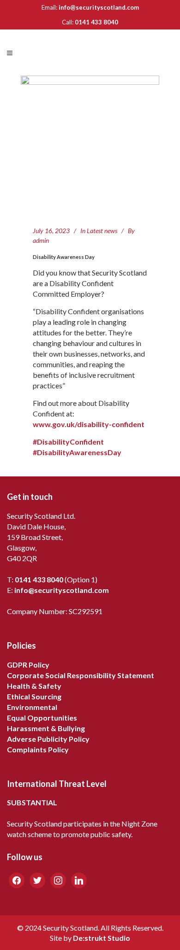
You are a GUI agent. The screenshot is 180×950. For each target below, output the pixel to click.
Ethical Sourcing (34, 696)
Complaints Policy (38, 749)
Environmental (32, 707)
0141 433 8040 (96, 22)
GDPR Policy (28, 664)
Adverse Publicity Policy (48, 738)
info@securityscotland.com (99, 7)
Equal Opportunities (42, 717)
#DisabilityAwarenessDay (77, 452)
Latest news (102, 231)
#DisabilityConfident (68, 441)
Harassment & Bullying (46, 728)
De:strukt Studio (101, 937)
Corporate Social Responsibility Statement (80, 675)
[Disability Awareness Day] (90, 145)
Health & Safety (34, 685)
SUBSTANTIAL (32, 802)
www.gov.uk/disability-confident (88, 424)
